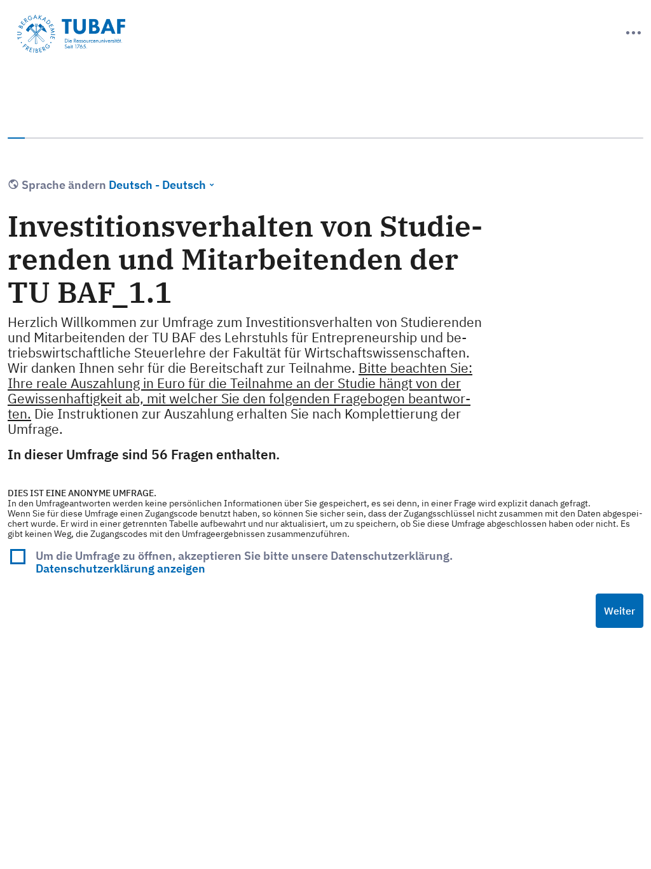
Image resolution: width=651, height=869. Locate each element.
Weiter (619, 610)
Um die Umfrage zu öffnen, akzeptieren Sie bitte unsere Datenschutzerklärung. (244, 561)
